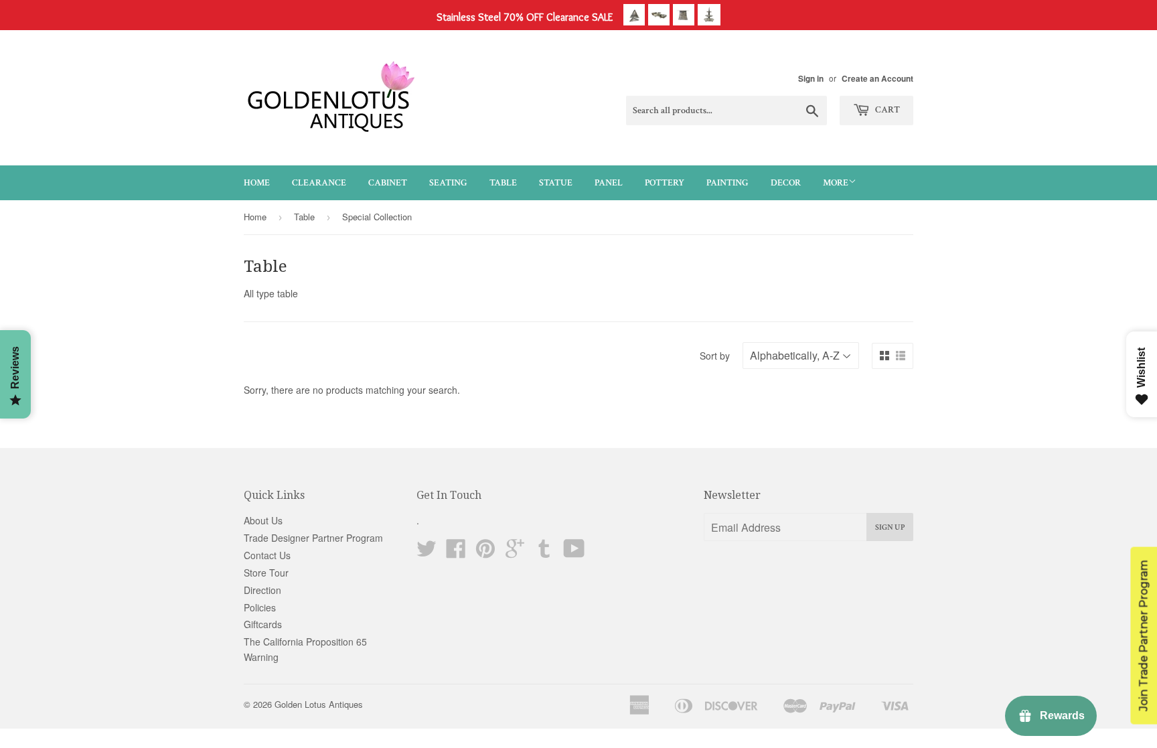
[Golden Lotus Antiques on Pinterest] (485, 552)
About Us (263, 520)
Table (503, 183)
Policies (260, 607)
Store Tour (266, 572)
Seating (448, 183)
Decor (786, 183)
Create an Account (877, 78)
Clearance (319, 183)
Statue (555, 183)
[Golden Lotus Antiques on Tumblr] (544, 552)
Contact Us (267, 555)
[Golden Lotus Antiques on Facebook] (456, 552)
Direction (262, 590)
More (835, 183)
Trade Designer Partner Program (313, 537)
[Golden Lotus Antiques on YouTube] (574, 552)
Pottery (664, 183)
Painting (727, 183)
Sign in (811, 78)
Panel (609, 183)
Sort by (715, 355)
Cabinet (387, 183)
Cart (886, 110)
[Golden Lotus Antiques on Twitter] (426, 552)
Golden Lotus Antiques (319, 704)
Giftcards (263, 624)
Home (257, 183)
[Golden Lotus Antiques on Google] (515, 552)
